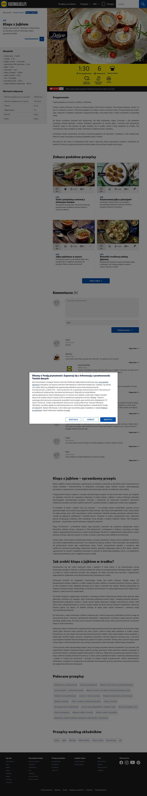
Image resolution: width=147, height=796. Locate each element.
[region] (73, 398)
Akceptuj (108, 419)
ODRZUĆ (90, 419)
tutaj (68, 410)
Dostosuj (73, 419)
